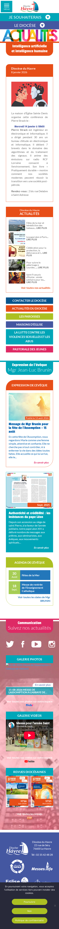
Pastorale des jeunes (29, 349)
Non (29, 911)
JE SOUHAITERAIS (25, 17)
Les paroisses (29, 316)
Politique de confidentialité (29, 920)
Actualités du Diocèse (29, 308)
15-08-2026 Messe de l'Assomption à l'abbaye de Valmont (27, 691)
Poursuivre (29, 902)
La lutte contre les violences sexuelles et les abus (29, 337)
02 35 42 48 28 (44, 854)
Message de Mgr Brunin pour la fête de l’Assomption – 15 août (28, 428)
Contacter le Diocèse (29, 300)
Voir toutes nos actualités (35, 287)
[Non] (55, 905)
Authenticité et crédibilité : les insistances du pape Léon (29, 515)
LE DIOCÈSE (25, 25)
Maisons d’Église (29, 324)
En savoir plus (41, 462)
